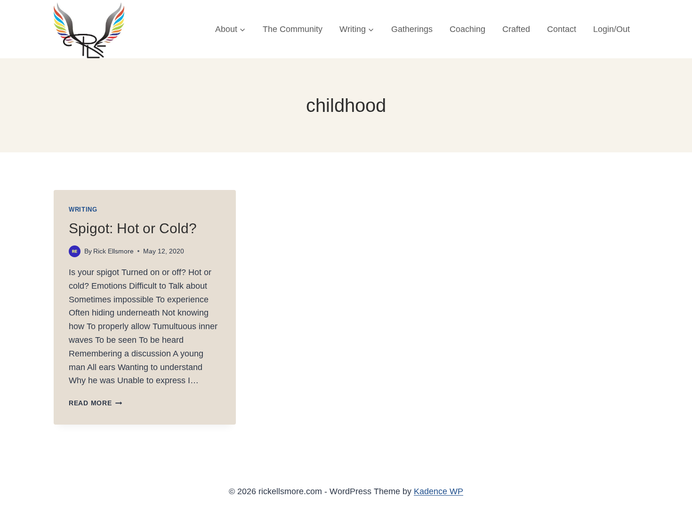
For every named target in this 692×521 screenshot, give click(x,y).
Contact (561, 29)
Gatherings (412, 29)
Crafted (516, 29)
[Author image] (74, 251)
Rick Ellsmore (113, 251)
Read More (95, 403)
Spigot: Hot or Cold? (133, 228)
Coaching (467, 29)
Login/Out (611, 29)
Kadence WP (438, 491)
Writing (83, 209)
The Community (292, 29)
